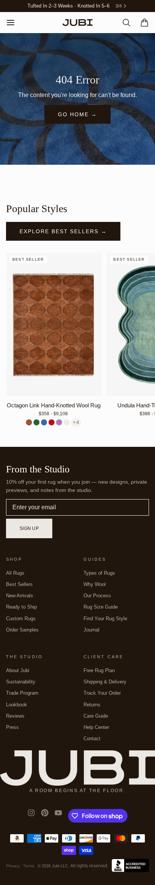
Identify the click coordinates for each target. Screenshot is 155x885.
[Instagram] (31, 816)
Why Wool (95, 584)
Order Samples (22, 630)
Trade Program (22, 693)
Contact (92, 738)
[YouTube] (58, 816)
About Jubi (17, 670)
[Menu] (13, 22)
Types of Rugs (99, 573)
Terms (29, 866)
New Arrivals (19, 595)
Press (12, 727)
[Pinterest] (45, 816)
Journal (91, 630)
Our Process (97, 595)
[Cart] (141, 22)
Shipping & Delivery (105, 682)
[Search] (123, 22)
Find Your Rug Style (105, 618)
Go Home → (77, 114)
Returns (92, 704)
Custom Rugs (21, 618)
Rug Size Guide (101, 607)
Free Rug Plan (99, 670)
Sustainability (20, 682)
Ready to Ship (21, 607)
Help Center (96, 727)
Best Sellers (19, 584)
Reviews (15, 716)
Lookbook (16, 704)
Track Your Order (102, 693)
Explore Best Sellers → (63, 231)
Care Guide (96, 716)
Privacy (13, 866)
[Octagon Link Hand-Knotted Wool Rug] (53, 324)
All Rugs (15, 573)
